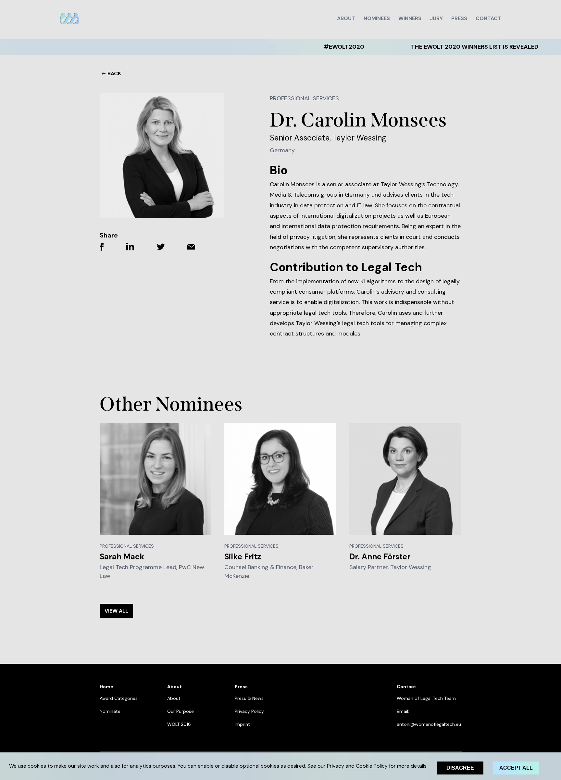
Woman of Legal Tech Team (426, 698)
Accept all (516, 768)
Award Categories (119, 698)
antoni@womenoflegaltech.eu (429, 724)
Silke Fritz (242, 557)
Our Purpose (180, 711)
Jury (436, 18)
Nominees (377, 18)
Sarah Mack (122, 557)
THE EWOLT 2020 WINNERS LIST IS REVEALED (448, 47)
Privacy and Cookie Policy (357, 765)
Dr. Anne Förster (379, 557)
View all (116, 610)
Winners (409, 18)
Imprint (242, 724)
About (346, 18)
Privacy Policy (249, 711)
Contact (488, 18)
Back (114, 73)
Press (459, 18)
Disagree (460, 768)
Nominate (110, 711)
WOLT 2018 (179, 724)
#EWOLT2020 (318, 47)
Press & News (249, 698)
